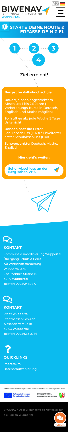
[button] (60, 12)
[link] (4, 26)
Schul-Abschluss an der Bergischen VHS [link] (28, 170)
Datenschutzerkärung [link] (20, 369)
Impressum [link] (12, 364)
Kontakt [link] (60, 424)
